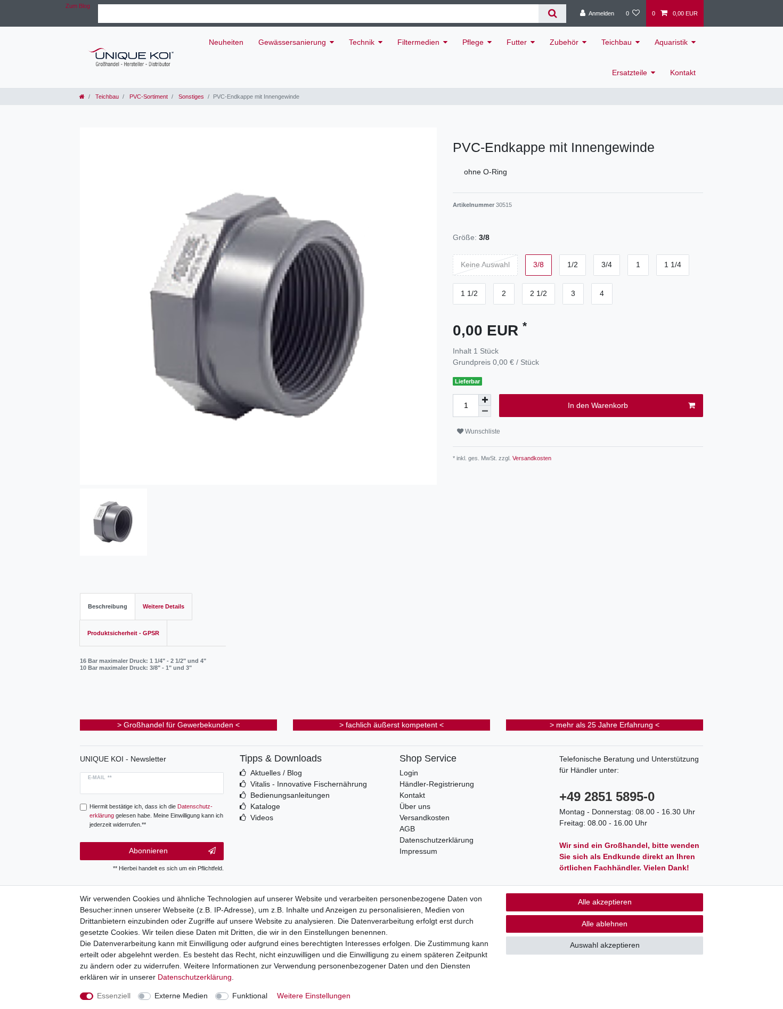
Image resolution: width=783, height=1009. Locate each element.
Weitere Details (163, 606)
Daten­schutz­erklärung (195, 977)
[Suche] (552, 13)
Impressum (418, 851)
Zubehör (564, 42)
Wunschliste (481, 431)
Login (408, 772)
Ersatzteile (629, 72)
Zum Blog (78, 6)
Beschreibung (107, 606)
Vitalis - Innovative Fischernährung (308, 784)
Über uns (414, 806)
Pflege (473, 42)
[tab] (107, 606)
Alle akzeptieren (605, 902)
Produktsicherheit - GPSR (123, 633)
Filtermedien (418, 42)
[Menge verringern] (484, 411)
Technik (361, 42)
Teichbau (616, 42)
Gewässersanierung (292, 42)
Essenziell (113, 995)
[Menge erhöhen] (484, 400)
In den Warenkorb (598, 405)
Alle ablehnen (604, 923)
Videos (261, 817)
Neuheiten (226, 42)
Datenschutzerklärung (436, 840)
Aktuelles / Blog (276, 772)
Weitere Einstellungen (313, 995)
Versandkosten (531, 458)
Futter (517, 42)
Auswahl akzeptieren (605, 945)
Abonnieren (148, 850)
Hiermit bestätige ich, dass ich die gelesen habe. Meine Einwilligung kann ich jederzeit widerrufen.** (156, 815)
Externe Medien (181, 995)
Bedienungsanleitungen (290, 795)
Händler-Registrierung (436, 784)
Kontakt (683, 72)
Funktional (249, 995)
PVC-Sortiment (148, 96)
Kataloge (265, 806)
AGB (407, 828)
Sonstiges (190, 96)
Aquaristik (671, 42)
